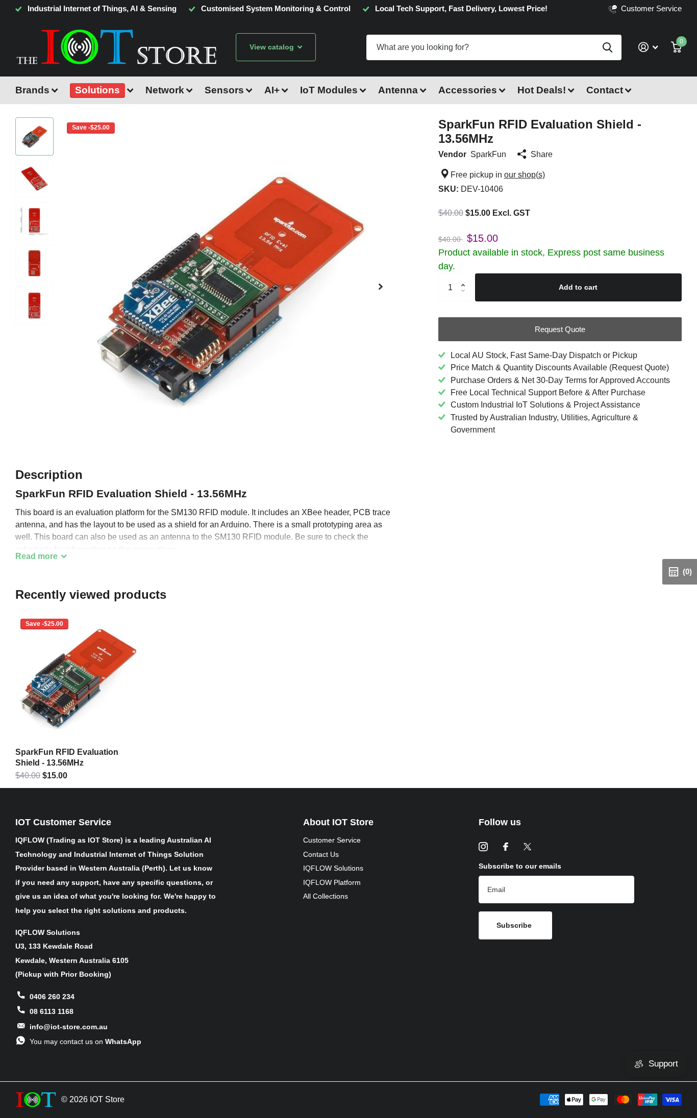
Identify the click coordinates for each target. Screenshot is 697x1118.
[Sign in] (648, 47)
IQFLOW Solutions (333, 868)
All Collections (325, 896)
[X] (527, 846)
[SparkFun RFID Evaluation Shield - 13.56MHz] (78, 677)
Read (36, 556)
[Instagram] (483, 846)
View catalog (273, 47)
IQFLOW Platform (332, 882)
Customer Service (332, 840)
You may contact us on (85, 1041)
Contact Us (321, 854)
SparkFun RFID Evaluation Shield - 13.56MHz (66, 757)
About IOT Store (338, 822)
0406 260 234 (52, 997)
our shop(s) (524, 174)
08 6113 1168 (51, 1011)
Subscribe (515, 925)
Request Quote (560, 329)
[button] (380, 286)
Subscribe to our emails (520, 866)
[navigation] (34, 136)
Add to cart (578, 287)
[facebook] (505, 847)
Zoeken (607, 47)
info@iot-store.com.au (69, 1027)
